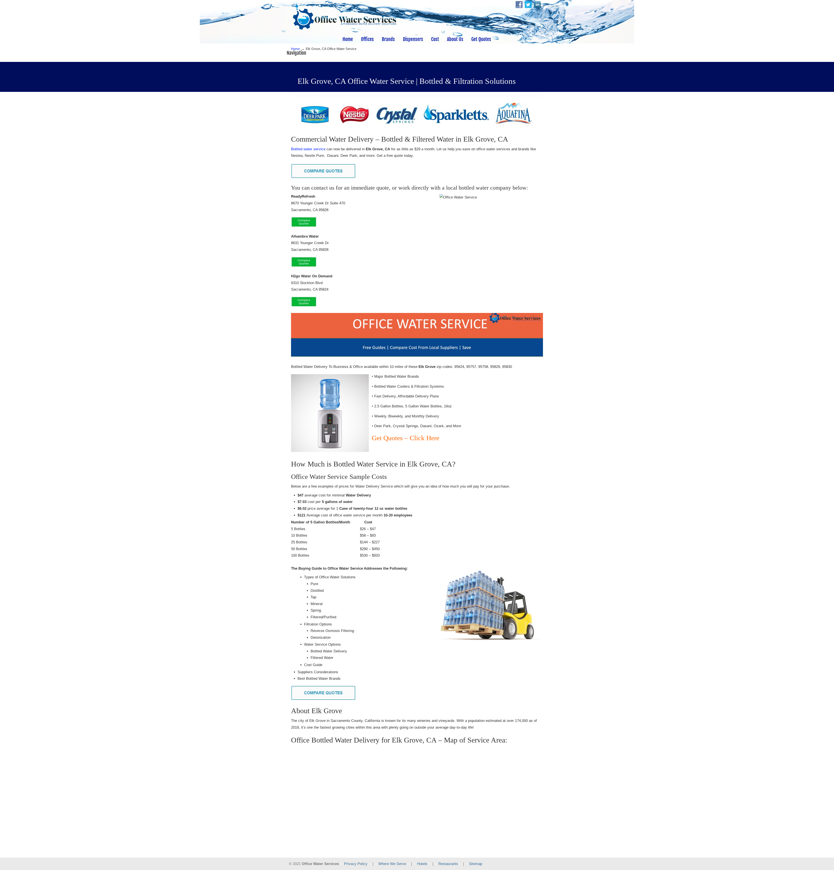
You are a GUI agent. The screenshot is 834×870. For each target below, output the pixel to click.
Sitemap (475, 864)
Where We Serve (392, 864)
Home (295, 49)
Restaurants (448, 864)
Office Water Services (344, 17)
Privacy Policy (355, 864)
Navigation (296, 53)
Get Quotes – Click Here (405, 438)
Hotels (422, 864)
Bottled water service (308, 149)
